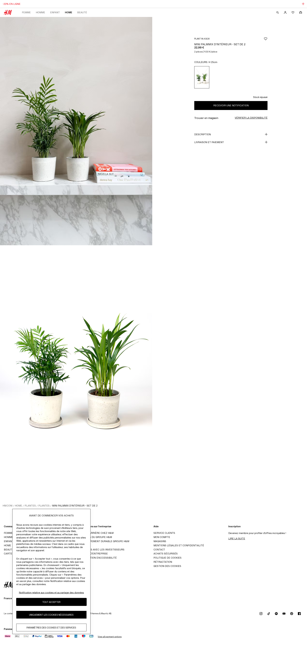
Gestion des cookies (167, 566)
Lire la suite (236, 538)
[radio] (201, 77)
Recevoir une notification (231, 105)
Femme (26, 12)
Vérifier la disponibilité (251, 117)
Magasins (160, 541)
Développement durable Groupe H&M (104, 541)
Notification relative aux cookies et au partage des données (51, 592)
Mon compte (162, 537)
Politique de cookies (167, 557)
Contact (159, 549)
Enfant (55, 12)
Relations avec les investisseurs (101, 549)
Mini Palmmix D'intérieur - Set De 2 (75, 505)
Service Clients (164, 533)
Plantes (30, 505)
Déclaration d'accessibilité (98, 557)
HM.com (7, 505)
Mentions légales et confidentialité (179, 545)
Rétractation (163, 562)
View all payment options (110, 636)
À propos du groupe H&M (95, 537)
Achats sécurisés (166, 553)
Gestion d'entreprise (93, 553)
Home (68, 12)
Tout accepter (51, 602)
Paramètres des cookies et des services (51, 627)
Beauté (82, 12)
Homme (40, 12)
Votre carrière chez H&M (96, 533)
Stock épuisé (260, 97)
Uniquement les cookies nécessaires (51, 614)
